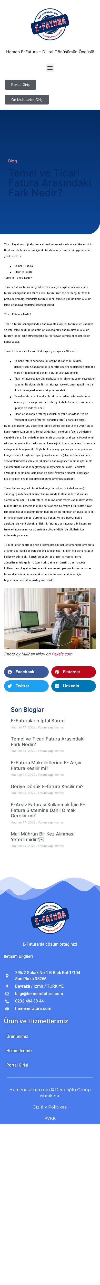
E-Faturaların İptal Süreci (38, 720)
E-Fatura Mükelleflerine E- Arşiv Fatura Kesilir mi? (46, 765)
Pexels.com (62, 654)
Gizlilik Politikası (50, 1107)
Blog (12, 160)
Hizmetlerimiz (19, 1050)
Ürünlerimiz (17, 1036)
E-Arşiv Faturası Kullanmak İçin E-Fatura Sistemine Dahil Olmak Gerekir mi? (48, 810)
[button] (50, 68)
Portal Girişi (17, 1065)
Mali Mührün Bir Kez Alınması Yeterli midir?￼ (42, 836)
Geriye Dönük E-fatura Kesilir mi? (47, 786)
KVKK (50, 1118)
